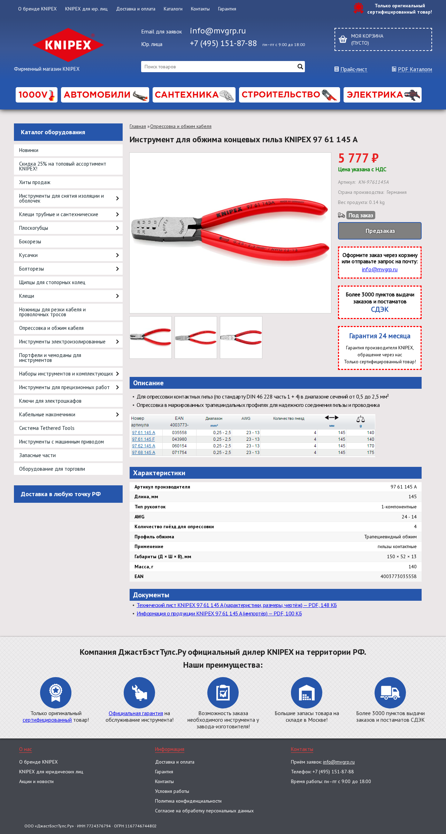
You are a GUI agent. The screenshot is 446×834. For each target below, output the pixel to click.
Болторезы (31, 268)
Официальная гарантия (136, 713)
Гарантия (227, 9)
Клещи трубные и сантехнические (58, 214)
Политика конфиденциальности (188, 801)
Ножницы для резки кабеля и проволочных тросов (52, 312)
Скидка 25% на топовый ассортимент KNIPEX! (62, 166)
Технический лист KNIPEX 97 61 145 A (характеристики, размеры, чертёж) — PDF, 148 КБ (237, 604)
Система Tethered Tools (47, 428)
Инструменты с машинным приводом (61, 441)
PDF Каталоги (415, 69)
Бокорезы (30, 241)
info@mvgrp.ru (218, 30)
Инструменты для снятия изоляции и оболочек (61, 198)
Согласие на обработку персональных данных (204, 811)
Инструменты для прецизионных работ (64, 387)
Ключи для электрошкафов (50, 400)
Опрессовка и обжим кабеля (51, 328)
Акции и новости (36, 781)
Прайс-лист (353, 69)
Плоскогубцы (33, 228)
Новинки (28, 150)
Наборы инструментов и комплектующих (66, 373)
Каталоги (173, 9)
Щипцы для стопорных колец (52, 282)
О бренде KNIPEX (37, 9)
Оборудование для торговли (52, 468)
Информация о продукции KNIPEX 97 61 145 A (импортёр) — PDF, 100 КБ (219, 613)
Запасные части (37, 455)
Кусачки (28, 255)
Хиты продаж (34, 182)
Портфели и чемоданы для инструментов (50, 357)
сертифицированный (47, 719)
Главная (138, 126)
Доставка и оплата (135, 9)
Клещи (26, 296)
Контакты (200, 9)
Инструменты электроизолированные (62, 341)
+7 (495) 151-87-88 (223, 43)
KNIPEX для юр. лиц (86, 9)
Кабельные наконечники (47, 414)
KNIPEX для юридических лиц (51, 771)
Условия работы (172, 791)
